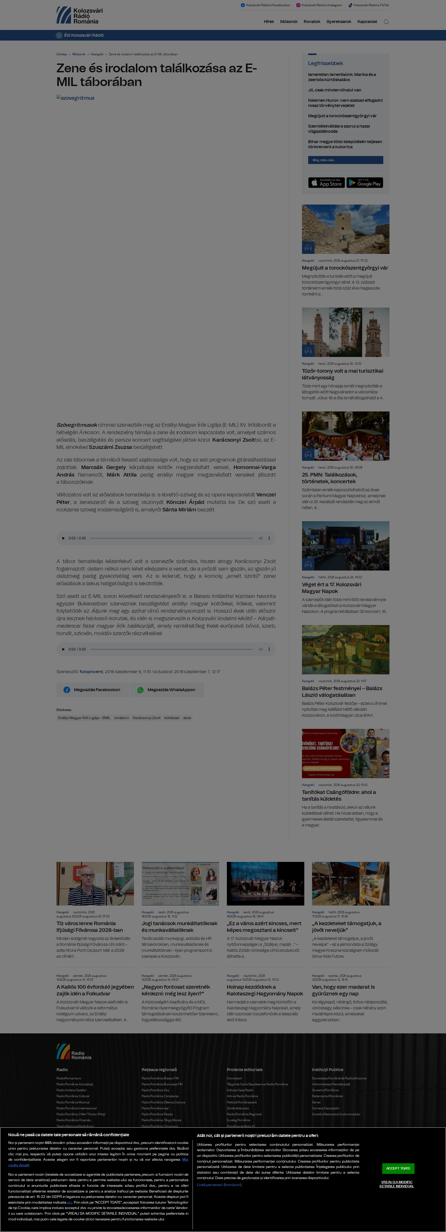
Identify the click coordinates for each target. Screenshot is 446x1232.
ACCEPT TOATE (398, 1168)
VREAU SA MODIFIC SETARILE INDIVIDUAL (396, 1184)
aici (69, 1202)
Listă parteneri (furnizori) (219, 1185)
